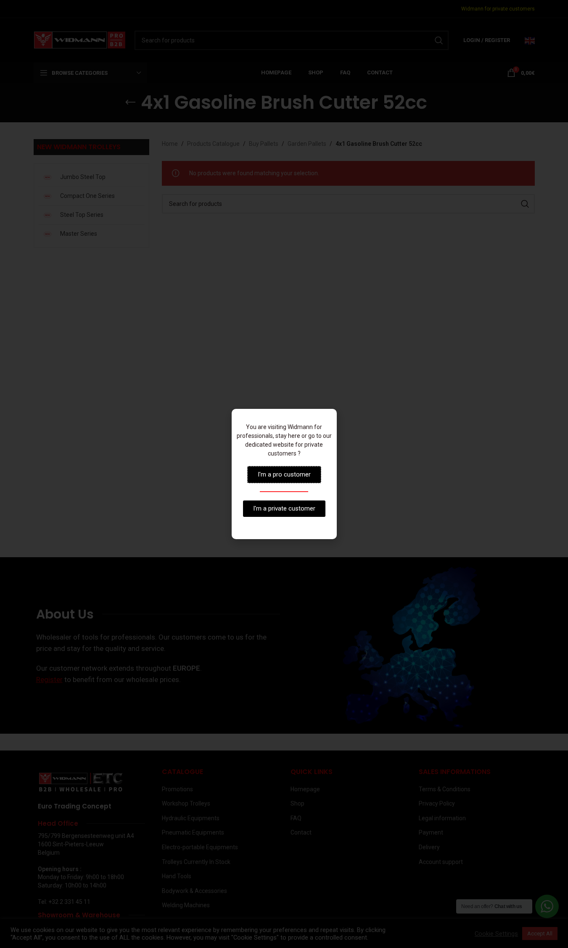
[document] (284, 474)
